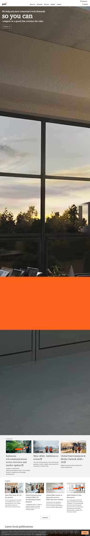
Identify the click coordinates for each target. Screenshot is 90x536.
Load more (45, 517)
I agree (85, 532)
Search (86, 4)
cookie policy (39, 534)
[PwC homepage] (4, 3)
